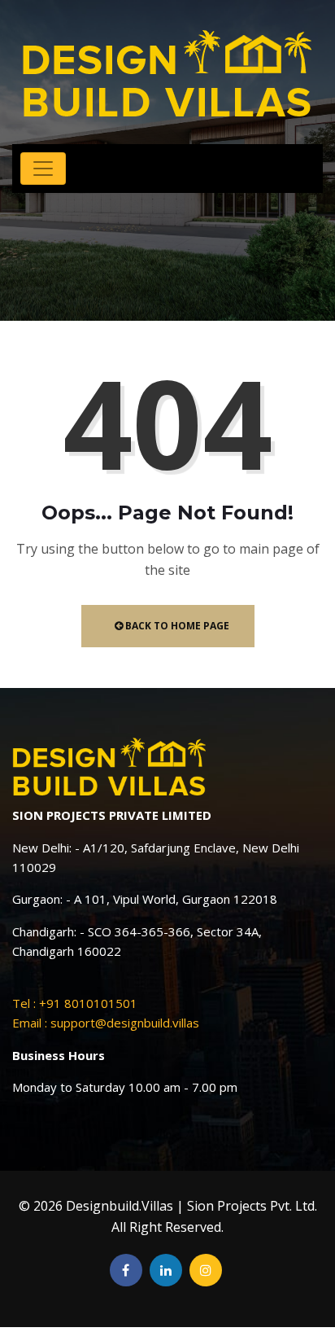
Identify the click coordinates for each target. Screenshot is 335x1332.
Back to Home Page (176, 626)
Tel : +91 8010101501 (74, 1003)
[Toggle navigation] (43, 168)
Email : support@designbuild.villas (105, 1022)
